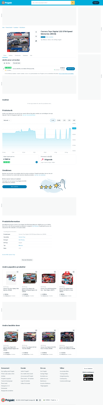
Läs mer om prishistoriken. (29, 115)
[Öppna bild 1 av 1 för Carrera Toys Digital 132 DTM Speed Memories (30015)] (18, 41)
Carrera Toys (22, 237)
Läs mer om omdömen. (40, 175)
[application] (39, 138)
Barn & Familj (9, 27)
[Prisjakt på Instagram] (40, 400)
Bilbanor (21, 245)
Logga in (96, 2)
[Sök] (73, 3)
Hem (3, 27)
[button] (36, 32)
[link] (11, 283)
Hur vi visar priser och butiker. (66, 73)
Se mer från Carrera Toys (8, 254)
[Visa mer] (3, 69)
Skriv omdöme (49, 37)
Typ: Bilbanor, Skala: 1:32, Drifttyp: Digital (51, 39)
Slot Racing (22, 27)
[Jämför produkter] (36, 41)
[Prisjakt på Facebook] (37, 400)
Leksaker (16, 27)
